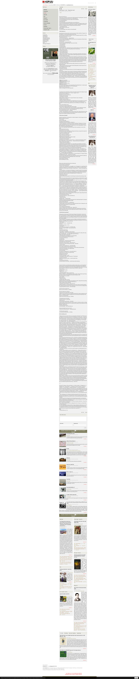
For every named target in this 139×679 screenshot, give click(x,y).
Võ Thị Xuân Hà (69, 496)
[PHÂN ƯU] (92, 117)
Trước (83, 8)
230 (79, 430)
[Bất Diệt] (62, 452)
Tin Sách (61, 633)
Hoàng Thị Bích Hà (71, 572)
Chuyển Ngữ (79, 633)
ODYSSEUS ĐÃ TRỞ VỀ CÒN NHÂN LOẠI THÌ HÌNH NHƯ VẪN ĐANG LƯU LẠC (79, 556)
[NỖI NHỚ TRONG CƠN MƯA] (91, 51)
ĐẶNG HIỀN (68, 460)
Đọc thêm (85, 446)
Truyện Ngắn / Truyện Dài (78, 519)
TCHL (92, 96)
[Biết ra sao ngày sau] (62, 474)
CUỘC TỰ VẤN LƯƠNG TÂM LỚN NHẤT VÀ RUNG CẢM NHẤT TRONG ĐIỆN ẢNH (80, 576)
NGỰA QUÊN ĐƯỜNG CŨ (71, 487)
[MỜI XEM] (62, 460)
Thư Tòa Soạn (90, 7)
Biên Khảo (61, 519)
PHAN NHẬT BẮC (63, 610)
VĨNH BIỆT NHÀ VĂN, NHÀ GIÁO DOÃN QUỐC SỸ (92, 86)
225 (69, 430)
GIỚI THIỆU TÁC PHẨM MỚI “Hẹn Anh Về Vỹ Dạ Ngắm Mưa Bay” (70, 650)
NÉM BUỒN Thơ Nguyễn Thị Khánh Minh (91, 73)
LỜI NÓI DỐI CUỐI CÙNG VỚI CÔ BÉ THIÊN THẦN (80, 522)
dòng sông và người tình (70, 464)
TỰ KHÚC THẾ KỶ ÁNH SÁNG (71, 494)
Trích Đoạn (66, 633)
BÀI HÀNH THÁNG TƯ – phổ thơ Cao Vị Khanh (92, 77)
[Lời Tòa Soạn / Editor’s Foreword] (92, 13)
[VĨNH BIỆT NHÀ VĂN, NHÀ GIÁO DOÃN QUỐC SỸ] (92, 93)
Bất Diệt (68, 448)
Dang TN (91, 75)
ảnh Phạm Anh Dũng (45, 40)
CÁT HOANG (77, 545)
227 (73, 430)
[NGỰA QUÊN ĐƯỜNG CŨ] (62, 489)
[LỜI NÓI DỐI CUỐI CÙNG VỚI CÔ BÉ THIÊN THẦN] (77, 530)
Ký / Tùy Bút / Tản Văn (63, 591)
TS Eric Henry (74, 638)
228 (75, 430)
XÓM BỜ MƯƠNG (78, 543)
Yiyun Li (68, 450)
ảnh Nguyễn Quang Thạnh (46, 38)
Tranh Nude (68, 479)
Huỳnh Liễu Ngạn (69, 583)
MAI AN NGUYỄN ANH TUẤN (78, 524)
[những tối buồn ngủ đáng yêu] (62, 444)
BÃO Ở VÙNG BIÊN (64, 584)
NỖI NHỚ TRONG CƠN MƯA (92, 43)
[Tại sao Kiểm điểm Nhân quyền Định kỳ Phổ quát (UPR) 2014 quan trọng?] (62, 505)
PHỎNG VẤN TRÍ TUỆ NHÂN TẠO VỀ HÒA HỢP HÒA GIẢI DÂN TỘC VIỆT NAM (80, 623)
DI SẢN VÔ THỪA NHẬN (79, 581)
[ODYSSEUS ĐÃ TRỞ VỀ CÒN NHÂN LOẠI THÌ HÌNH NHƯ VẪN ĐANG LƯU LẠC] (77, 564)
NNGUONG (68, 435)
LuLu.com (55, 68)
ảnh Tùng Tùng (45, 41)
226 (71, 430)
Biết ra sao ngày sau (70, 471)
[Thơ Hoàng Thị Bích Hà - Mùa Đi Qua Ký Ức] (63, 577)
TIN (89, 83)
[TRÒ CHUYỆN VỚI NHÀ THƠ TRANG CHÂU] (77, 596)
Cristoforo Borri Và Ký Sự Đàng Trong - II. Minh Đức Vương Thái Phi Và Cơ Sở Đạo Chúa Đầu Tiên (66, 563)
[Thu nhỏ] (59, 8)
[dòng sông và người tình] (62, 467)
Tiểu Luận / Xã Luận (77, 552)
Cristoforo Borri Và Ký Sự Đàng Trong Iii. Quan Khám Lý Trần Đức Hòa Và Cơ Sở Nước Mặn (66, 559)
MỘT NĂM (62, 583)
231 (80, 430)
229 (77, 430)
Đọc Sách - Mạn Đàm (72, 633)
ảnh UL (44, 42)
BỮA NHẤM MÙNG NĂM (70, 433)
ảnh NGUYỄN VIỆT (45, 39)
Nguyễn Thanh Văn (69, 505)
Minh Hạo (83, 558)
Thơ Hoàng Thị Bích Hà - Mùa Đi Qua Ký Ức (65, 570)
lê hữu (60, 12)
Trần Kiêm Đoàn (70, 596)
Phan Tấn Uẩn (63, 614)
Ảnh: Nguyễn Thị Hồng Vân (46, 43)
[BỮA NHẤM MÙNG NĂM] (62, 435)
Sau (85, 8)
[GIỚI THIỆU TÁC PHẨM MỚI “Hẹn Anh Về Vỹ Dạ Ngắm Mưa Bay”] (63, 654)
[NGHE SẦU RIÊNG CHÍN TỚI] (63, 599)
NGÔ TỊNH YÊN (69, 489)
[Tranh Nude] (62, 482)
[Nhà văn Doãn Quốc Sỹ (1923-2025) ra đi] (92, 142)
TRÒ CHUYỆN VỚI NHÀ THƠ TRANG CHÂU (80, 588)
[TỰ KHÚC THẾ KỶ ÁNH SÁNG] (62, 496)
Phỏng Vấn (75, 585)
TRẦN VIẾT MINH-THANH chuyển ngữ (74, 450)
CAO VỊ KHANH (93, 78)
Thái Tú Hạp (68, 466)
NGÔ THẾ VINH (70, 557)
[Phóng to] (61, 8)
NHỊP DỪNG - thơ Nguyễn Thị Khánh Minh (91, 70)
